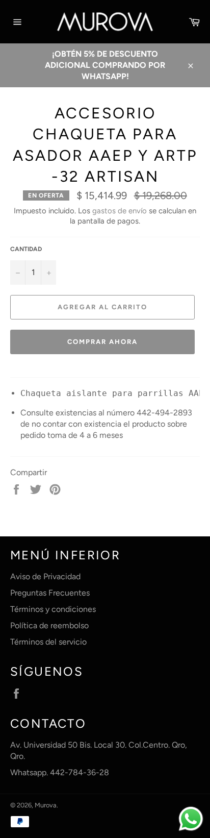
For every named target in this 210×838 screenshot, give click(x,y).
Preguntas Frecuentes (50, 593)
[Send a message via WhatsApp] (191, 819)
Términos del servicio (48, 642)
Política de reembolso (49, 625)
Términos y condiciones (53, 609)
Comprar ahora (102, 342)
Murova (46, 805)
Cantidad (26, 249)
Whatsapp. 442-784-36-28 (59, 772)
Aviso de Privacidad (45, 576)
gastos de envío (119, 210)
